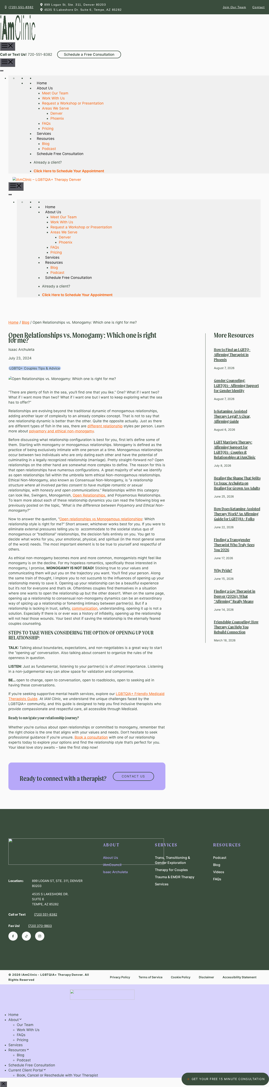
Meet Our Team (55, 93)
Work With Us (53, 98)
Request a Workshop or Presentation (73, 103)
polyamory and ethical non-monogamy (61, 431)
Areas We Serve (55, 108)
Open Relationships (89, 495)
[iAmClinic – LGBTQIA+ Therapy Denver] (44, 179)
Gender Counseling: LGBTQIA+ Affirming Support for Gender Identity (236, 386)
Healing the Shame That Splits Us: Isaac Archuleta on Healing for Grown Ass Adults (237, 483)
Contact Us (133, 776)
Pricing (47, 128)
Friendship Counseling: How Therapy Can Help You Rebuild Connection (236, 627)
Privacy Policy (120, 977)
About (13, 1020)
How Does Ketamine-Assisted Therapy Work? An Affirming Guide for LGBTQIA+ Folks (237, 514)
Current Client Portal (25, 1070)
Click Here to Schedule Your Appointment (69, 171)
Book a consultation (91, 737)
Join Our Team (234, 7)
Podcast (49, 149)
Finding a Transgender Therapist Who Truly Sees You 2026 (234, 545)
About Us (110, 857)
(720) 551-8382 (21, 7)
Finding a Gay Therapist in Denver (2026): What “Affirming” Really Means (234, 596)
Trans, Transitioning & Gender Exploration (172, 860)
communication (85, 608)
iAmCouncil (112, 865)
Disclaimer (206, 977)
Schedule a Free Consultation (89, 54)
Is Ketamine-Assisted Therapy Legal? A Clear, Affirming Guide (232, 416)
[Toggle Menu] (1, 70)
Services (162, 884)
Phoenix (57, 118)
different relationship (105, 426)
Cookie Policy (180, 977)
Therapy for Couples (171, 870)
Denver (56, 113)
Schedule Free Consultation (31, 1065)
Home (13, 322)
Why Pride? (223, 571)
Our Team (25, 1025)
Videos (218, 872)
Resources (17, 1050)
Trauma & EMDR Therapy (174, 877)
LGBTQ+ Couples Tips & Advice (34, 368)
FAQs (46, 123)
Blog (45, 144)
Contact (258, 7)
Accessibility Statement (239, 977)
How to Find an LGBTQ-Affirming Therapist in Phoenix (232, 355)
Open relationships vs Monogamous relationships (100, 519)
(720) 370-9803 (40, 926)
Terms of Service (150, 977)
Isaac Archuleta (115, 872)
